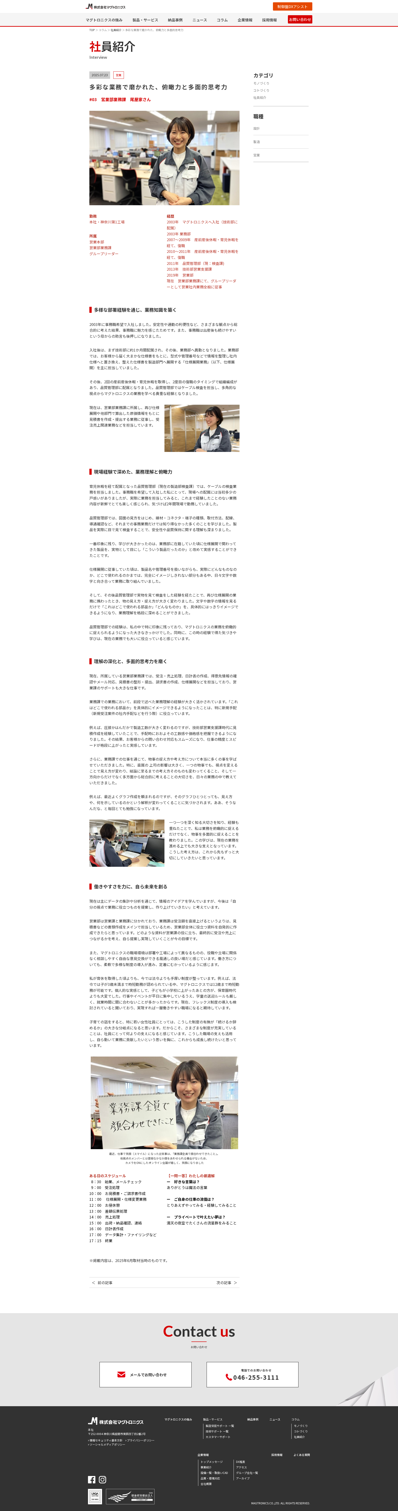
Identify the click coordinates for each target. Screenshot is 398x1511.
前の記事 (105, 1282)
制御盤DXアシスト (293, 6)
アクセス (241, 1467)
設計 (256, 128)
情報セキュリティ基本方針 (106, 1440)
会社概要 (206, 1484)
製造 (256, 141)
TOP (92, 30)
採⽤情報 (269, 20)
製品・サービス (145, 20)
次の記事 (224, 1282)
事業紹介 (206, 1467)
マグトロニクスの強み (104, 20)
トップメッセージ (212, 1462)
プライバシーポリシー (141, 1440)
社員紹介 (116, 30)
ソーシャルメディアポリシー (107, 1444)
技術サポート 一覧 (217, 1431)
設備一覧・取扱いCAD (214, 1473)
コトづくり (261, 90)
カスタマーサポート (218, 1437)
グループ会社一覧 (247, 1473)
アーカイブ (243, 1478)
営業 (256, 155)
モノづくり (261, 83)
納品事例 (175, 20)
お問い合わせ (300, 19)
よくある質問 (301, 1455)
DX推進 (240, 1462)
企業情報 (245, 20)
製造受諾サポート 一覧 (220, 1426)
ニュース (200, 20)
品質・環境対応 (210, 1478)
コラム (222, 20)
